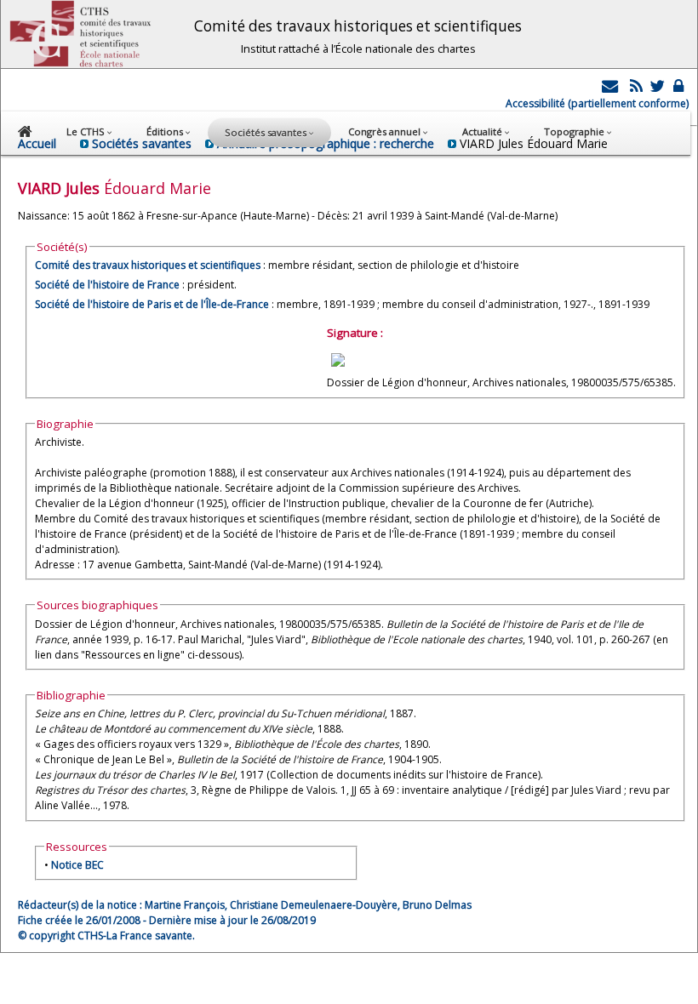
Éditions (166, 131)
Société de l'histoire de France (107, 284)
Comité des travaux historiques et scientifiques (147, 265)
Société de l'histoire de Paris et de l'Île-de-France (152, 304)
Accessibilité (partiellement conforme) (597, 103)
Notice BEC (77, 865)
